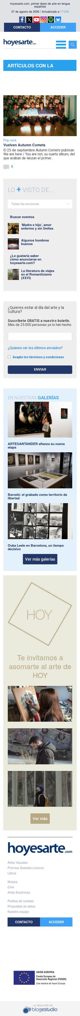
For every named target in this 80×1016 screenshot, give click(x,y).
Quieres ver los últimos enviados (35, 348)
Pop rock (9, 140)
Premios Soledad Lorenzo (26, 868)
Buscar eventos (22, 217)
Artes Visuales (18, 862)
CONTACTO (22, 27)
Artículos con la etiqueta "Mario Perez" (38, 66)
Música (13, 881)
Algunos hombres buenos (35, 241)
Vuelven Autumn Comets (24, 144)
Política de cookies (21, 901)
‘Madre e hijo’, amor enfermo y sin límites (37, 226)
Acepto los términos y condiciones (38, 357)
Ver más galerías (40, 559)
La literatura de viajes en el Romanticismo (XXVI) (37, 274)
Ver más (40, 818)
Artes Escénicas (19, 892)
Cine (11, 887)
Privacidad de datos (21, 906)
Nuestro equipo (18, 911)
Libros (12, 873)
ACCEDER (58, 27)
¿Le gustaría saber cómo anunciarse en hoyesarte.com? (25, 259)
